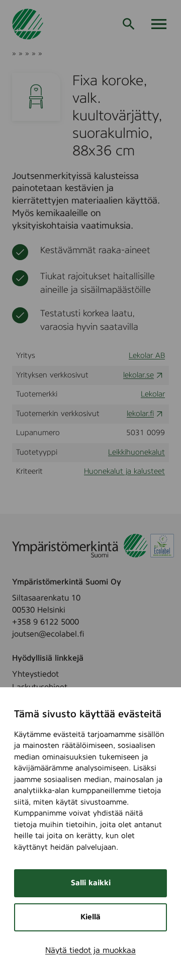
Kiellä (90, 917)
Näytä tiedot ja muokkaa (90, 950)
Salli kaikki (91, 883)
